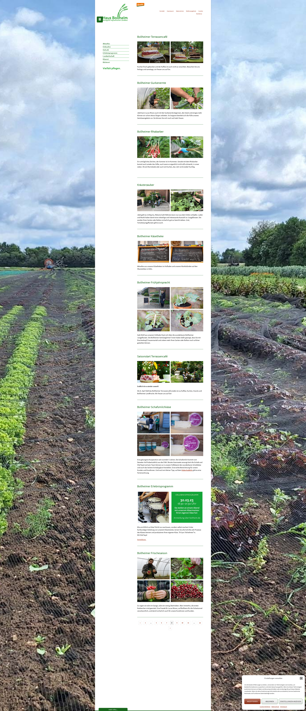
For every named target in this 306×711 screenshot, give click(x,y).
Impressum (283, 707)
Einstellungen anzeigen (290, 701)
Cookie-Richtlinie (265, 707)
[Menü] (100, 19)
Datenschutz (275, 707)
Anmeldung (141, 539)
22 (200, 623)
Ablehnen (269, 701)
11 (188, 623)
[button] (301, 678)
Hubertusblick (187, 470)
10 (182, 623)
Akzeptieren (252, 701)
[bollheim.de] (120, 12)
